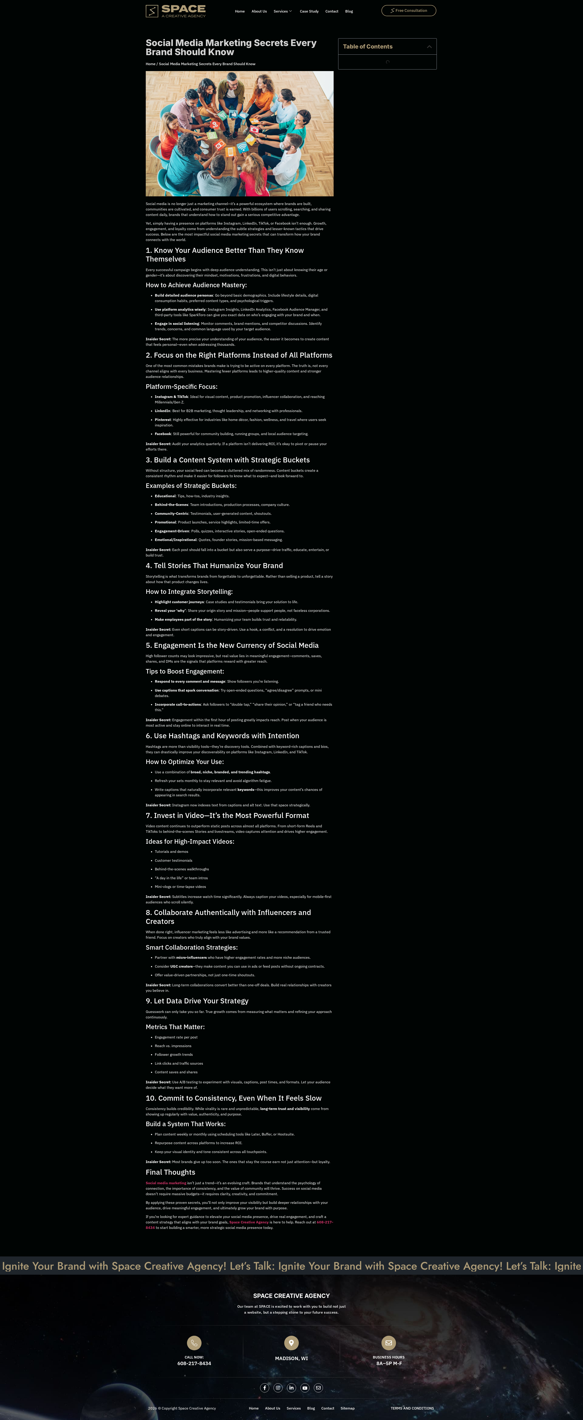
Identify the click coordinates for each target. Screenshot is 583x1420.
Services (281, 11)
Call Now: (194, 1357)
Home (240, 11)
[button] (429, 46)
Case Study (309, 11)
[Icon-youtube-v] (304, 1387)
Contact (331, 11)
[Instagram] (278, 1387)
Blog (349, 11)
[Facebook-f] (264, 1387)
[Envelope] (318, 1387)
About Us (259, 11)
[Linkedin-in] (291, 1387)
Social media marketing (166, 1183)
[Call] (194, 1343)
